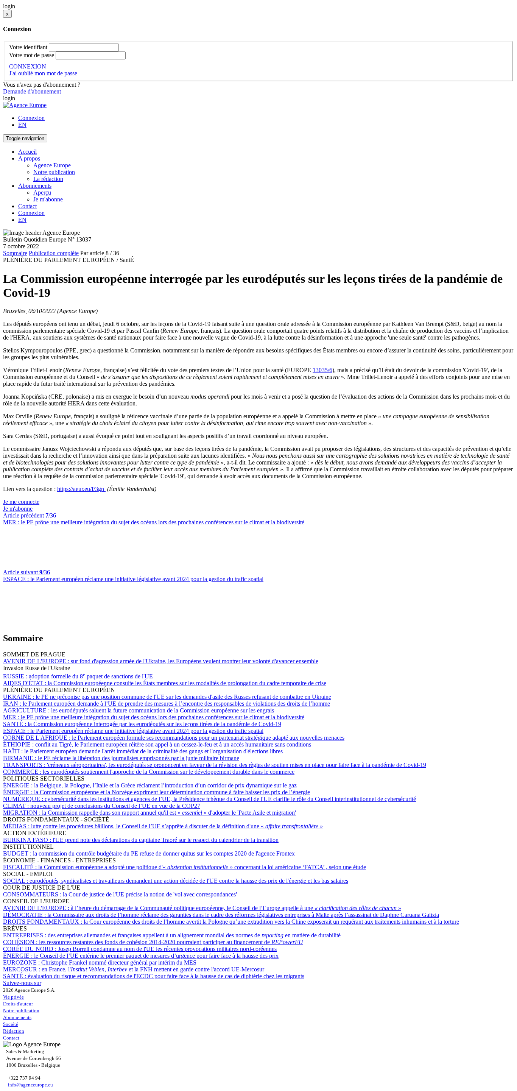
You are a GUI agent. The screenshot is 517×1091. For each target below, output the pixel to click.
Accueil (27, 151)
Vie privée (13, 997)
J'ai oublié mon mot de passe (43, 73)
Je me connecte (21, 502)
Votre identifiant (28, 47)
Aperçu (42, 192)
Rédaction (13, 1031)
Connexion (31, 118)
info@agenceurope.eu (30, 1085)
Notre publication (54, 172)
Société (10, 1024)
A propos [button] (29, 158)
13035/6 (322, 370)
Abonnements (17, 1017)
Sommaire (15, 253)
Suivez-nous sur (22, 983)
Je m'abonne (48, 199)
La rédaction (48, 179)
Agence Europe (52, 165)
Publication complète (54, 253)
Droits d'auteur (18, 1004)
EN (22, 125)
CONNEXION (27, 66)
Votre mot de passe (31, 55)
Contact (27, 206)
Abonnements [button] (34, 185)
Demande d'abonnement (32, 91)
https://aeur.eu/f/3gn (81, 489)
